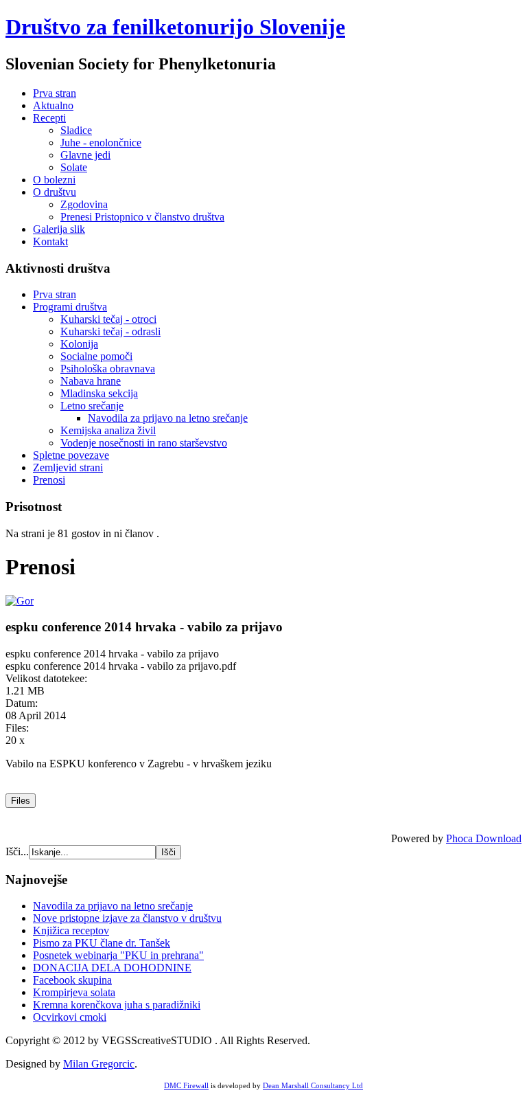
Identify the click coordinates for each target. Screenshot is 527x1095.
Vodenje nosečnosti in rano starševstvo (143, 443)
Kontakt (50, 241)
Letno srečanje (92, 405)
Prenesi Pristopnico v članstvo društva (142, 217)
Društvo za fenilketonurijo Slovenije (175, 26)
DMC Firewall (186, 1085)
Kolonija (79, 344)
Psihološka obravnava (107, 368)
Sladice (76, 130)
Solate (73, 167)
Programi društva (70, 307)
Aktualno (53, 105)
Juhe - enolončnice (100, 142)
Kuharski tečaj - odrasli (110, 331)
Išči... (17, 851)
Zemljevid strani (68, 467)
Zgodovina (84, 204)
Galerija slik (59, 229)
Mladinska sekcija (99, 393)
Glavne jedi (85, 155)
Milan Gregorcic (98, 1064)
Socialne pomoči (96, 356)
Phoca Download (484, 838)
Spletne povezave (71, 455)
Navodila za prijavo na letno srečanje (168, 418)
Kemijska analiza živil (108, 430)
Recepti (49, 118)
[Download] (19, 601)
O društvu (54, 192)
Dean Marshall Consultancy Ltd (313, 1085)
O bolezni (54, 179)
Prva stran (54, 93)
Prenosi (49, 480)
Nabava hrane (90, 381)
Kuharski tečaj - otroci (108, 319)
